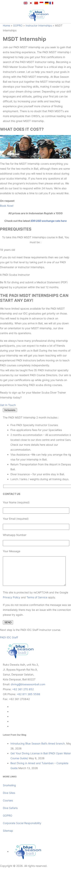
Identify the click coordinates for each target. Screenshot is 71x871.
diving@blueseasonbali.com (28, 684)
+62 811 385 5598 (28, 694)
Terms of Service (37, 597)
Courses (8, 800)
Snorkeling (9, 785)
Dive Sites (9, 792)
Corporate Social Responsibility (22, 823)
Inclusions (10, 410)
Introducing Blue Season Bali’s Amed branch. (38, 743)
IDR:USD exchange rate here (48, 220)
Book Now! (6, 205)
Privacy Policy (11, 597)
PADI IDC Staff (9, 637)
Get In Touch (8, 405)
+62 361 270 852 (23, 689)
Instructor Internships (39, 25)
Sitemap (8, 830)
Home (6, 25)
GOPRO (18, 25)
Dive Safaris (10, 808)
